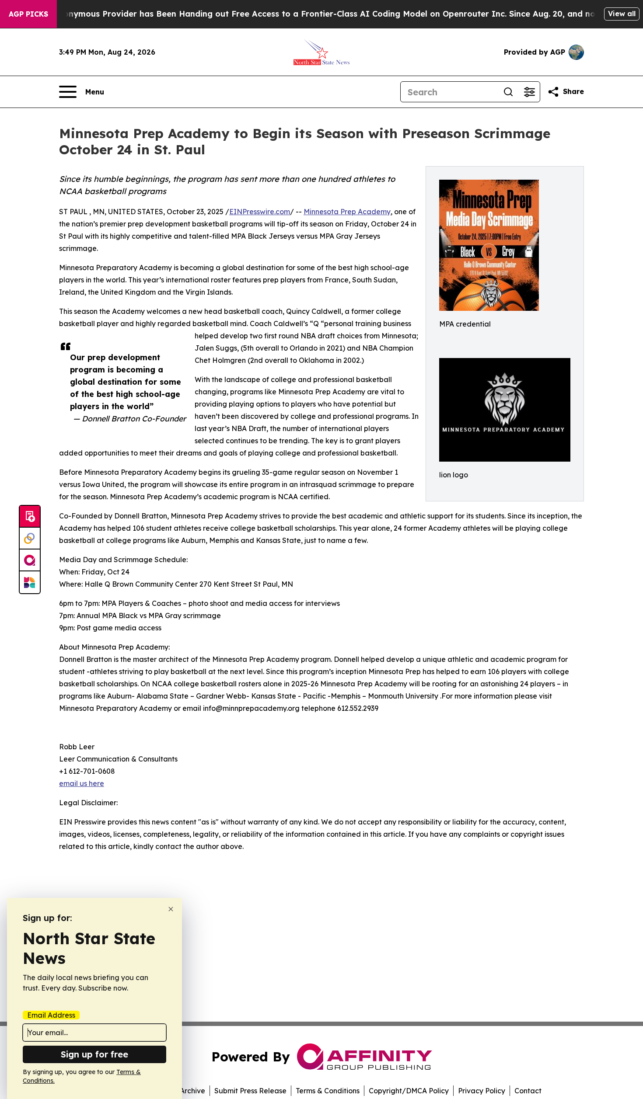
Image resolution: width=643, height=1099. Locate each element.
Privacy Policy (481, 1090)
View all (622, 13)
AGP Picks (28, 14)
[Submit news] (30, 517)
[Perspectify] (30, 539)
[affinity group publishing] (30, 560)
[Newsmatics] (30, 582)
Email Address (51, 1015)
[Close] (171, 909)
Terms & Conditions (328, 1090)
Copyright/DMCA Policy (409, 1090)
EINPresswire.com (259, 211)
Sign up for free (94, 1054)
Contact (528, 1090)
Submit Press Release (250, 1090)
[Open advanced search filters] (529, 92)
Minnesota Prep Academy (347, 211)
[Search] (508, 92)
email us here (81, 783)
